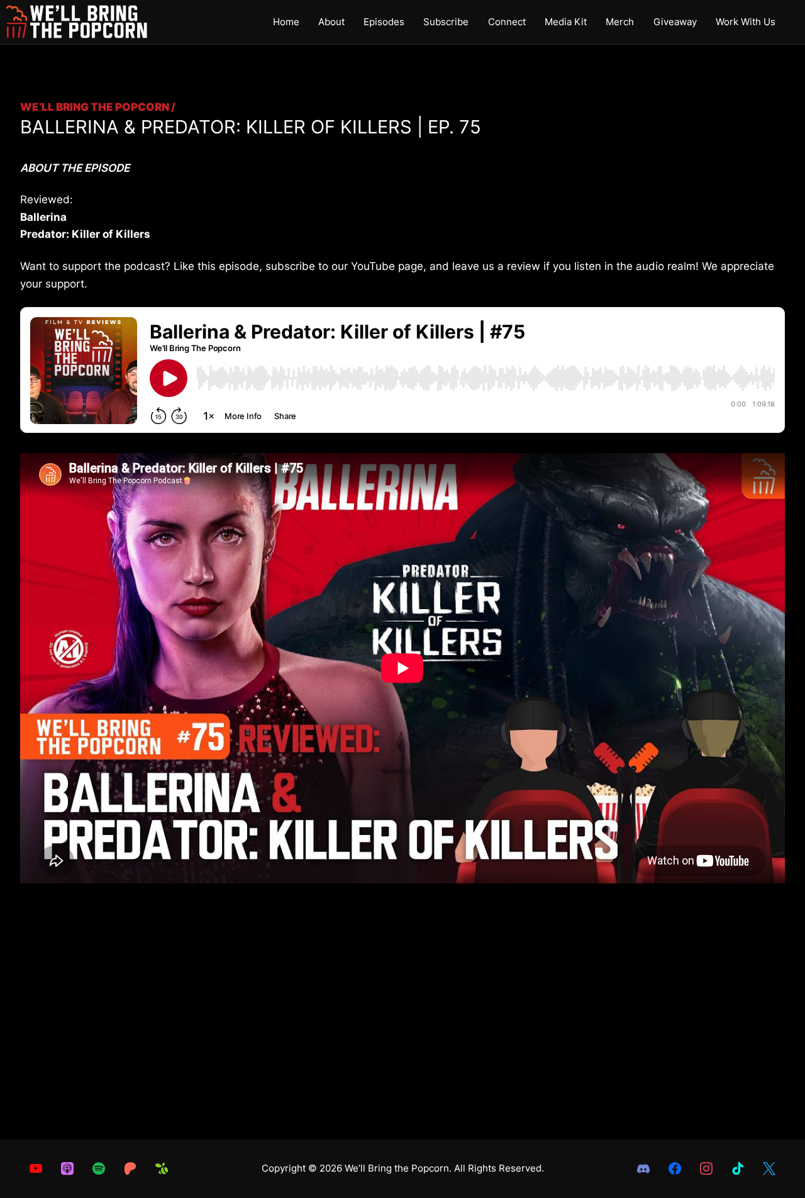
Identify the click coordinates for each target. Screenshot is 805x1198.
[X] (769, 1168)
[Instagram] (706, 1168)
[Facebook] (675, 1168)
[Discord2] (643, 1168)
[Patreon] (130, 1168)
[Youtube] (36, 1168)
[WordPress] (737, 1168)
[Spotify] (98, 1168)
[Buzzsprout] (161, 1168)
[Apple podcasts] (67, 1168)
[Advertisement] (402, 1039)
